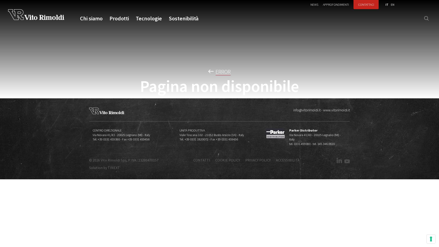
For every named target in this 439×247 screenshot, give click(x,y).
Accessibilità (288, 160)
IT (386, 5)
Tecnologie (149, 18)
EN (392, 5)
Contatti (201, 160)
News (314, 5)
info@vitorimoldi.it (307, 110)
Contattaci (366, 5)
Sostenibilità (183, 18)
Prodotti (119, 18)
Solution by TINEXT (104, 167)
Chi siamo (91, 18)
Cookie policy (227, 160)
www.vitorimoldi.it (336, 110)
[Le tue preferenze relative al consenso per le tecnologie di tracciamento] (431, 239)
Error (223, 72)
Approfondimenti (336, 5)
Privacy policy (258, 160)
